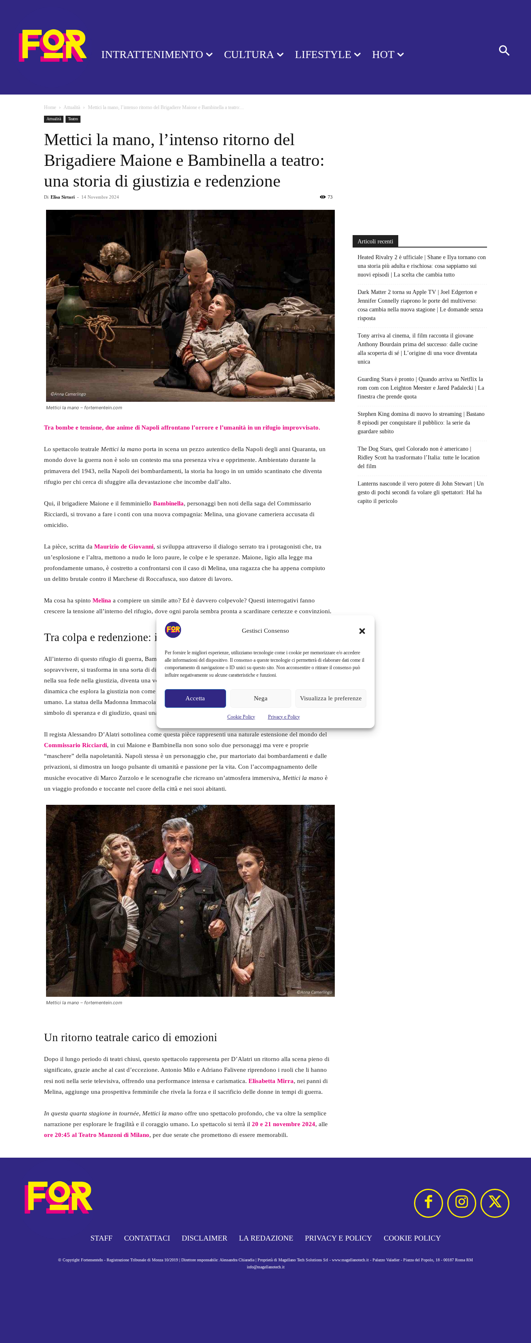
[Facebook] (428, 1203)
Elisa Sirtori (63, 196)
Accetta (195, 698)
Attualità (71, 107)
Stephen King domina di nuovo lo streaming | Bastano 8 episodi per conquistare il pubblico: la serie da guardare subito (421, 423)
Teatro (73, 119)
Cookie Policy (241, 717)
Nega (261, 698)
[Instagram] (461, 1203)
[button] (362, 631)
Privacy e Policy (284, 717)
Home (50, 107)
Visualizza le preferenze (331, 698)
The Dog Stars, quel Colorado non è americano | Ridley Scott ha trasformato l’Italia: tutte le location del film (419, 457)
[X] (494, 1203)
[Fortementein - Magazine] (40, 47)
